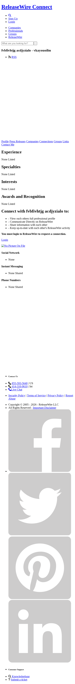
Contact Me (7, 144)
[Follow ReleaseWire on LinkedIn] (39, 661)
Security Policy (16, 395)
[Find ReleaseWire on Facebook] (39, 471)
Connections (46, 141)
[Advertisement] (37, 98)
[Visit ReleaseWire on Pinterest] (39, 598)
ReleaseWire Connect (26, 7)
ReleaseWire (15, 37)
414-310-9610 (20, 386)
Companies (14, 27)
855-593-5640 (20, 383)
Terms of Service (36, 395)
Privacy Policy (56, 395)
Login (11, 21)
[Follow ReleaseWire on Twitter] (39, 534)
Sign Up (13, 18)
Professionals (15, 30)
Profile (5, 141)
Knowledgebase (21, 676)
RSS (14, 56)
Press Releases (17, 141)
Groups (12, 33)
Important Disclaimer (44, 407)
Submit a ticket (19, 679)
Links (66, 141)
